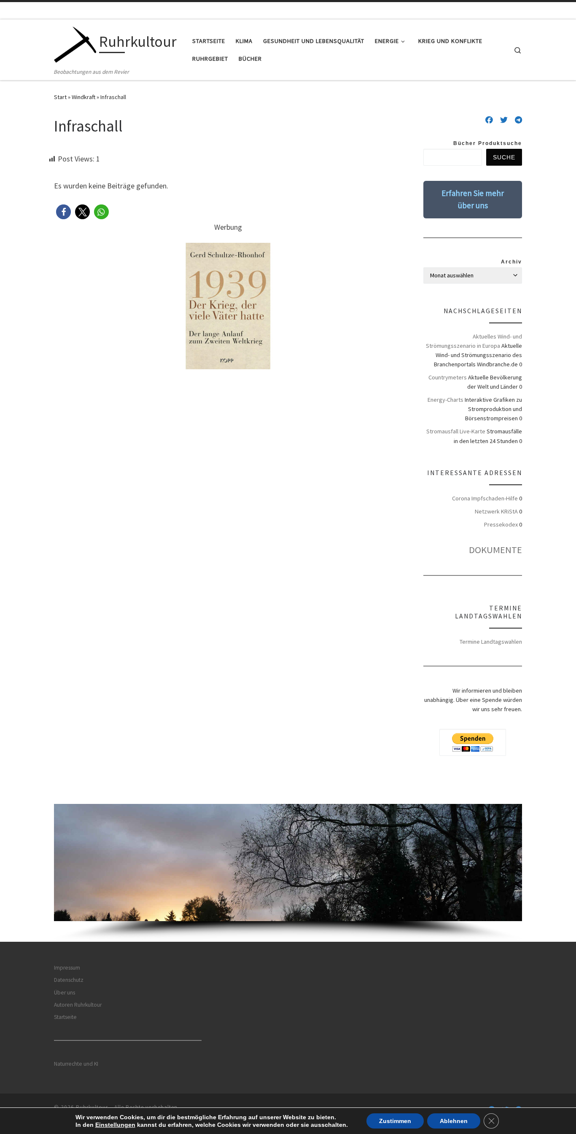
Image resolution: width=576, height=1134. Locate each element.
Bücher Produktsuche (487, 143)
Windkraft (83, 97)
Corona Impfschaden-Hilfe (485, 498)
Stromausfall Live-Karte (455, 431)
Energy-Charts (445, 399)
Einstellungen (115, 1124)
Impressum (67, 967)
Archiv (511, 262)
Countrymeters (447, 377)
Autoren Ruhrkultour (78, 1004)
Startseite (65, 1017)
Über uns (64, 992)
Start (60, 97)
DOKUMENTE (495, 550)
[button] (63, 211)
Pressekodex (501, 524)
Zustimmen (395, 1121)
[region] (288, 873)
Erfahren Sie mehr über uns (472, 199)
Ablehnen (454, 1121)
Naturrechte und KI (76, 1063)
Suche (504, 157)
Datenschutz (68, 980)
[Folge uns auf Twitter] (504, 120)
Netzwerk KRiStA (496, 511)
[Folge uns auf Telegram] (518, 120)
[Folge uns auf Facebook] (489, 120)
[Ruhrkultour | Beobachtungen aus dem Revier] (75, 43)
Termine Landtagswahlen (491, 641)
